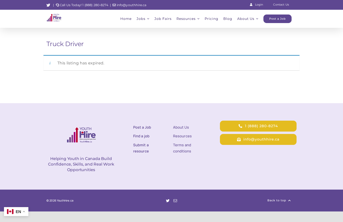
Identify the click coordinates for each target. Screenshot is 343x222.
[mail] (175, 200)
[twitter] (168, 200)
